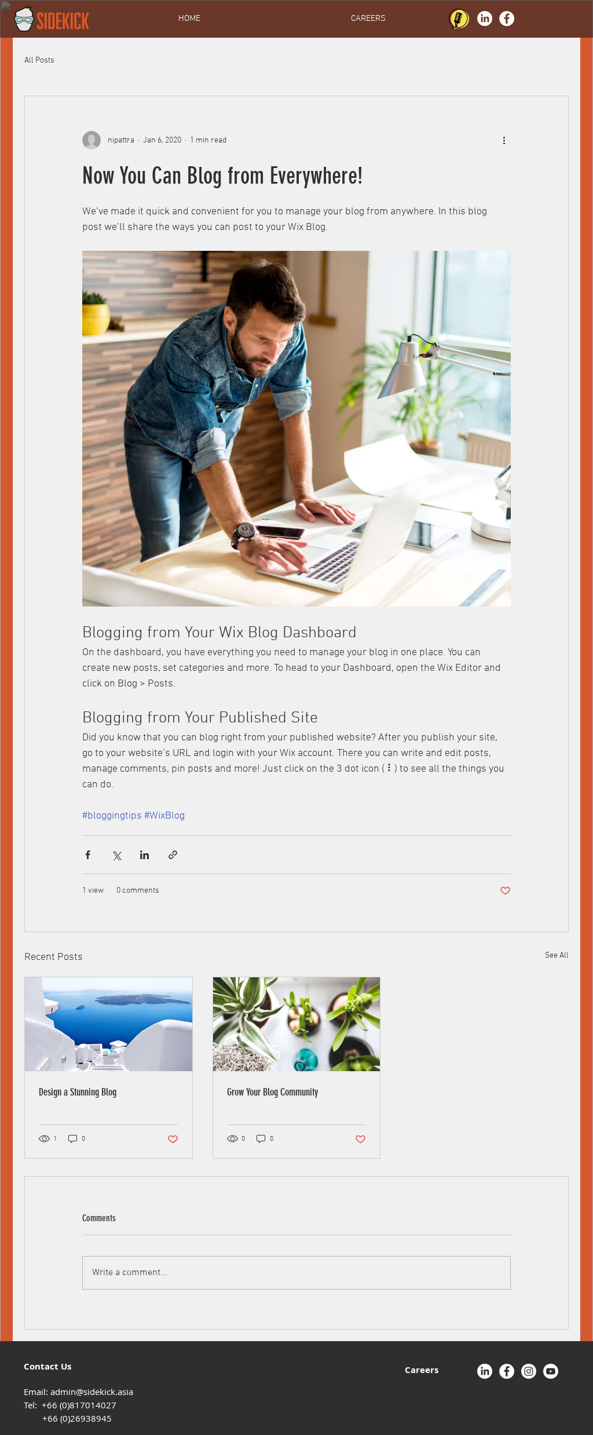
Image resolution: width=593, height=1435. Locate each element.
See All (557, 956)
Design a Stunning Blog (77, 1092)
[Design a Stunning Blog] (108, 1024)
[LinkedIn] (484, 18)
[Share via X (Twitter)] (116, 854)
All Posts (39, 60)
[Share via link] (172, 854)
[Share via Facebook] (87, 854)
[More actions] (504, 140)
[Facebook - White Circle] (506, 18)
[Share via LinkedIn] (144, 854)
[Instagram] (528, 1371)
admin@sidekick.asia (91, 1391)
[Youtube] (550, 1371)
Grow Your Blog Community (272, 1092)
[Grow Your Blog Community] (296, 1024)
